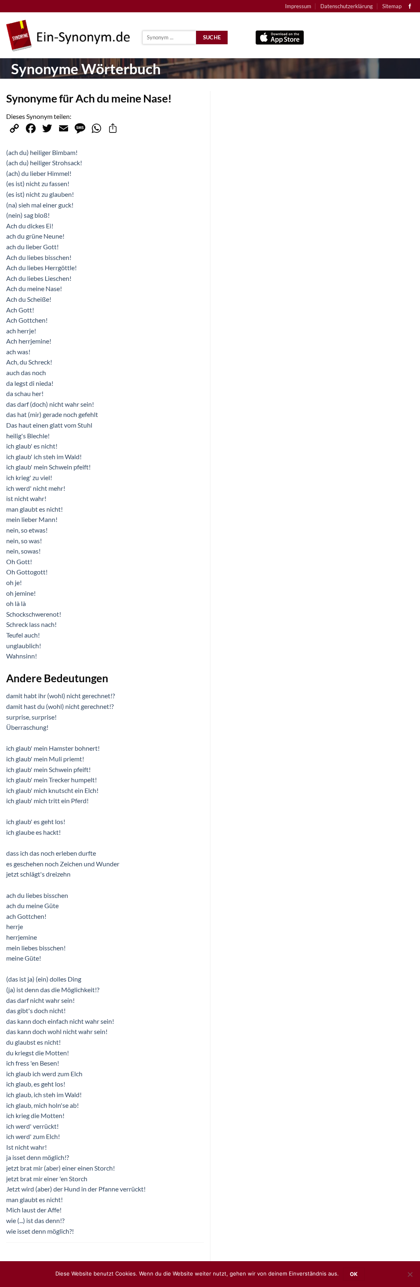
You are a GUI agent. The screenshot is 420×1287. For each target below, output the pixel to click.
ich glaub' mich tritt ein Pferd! (47, 800)
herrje (14, 926)
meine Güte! (23, 958)
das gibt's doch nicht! (36, 1010)
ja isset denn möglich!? (37, 1157)
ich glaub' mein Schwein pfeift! (48, 467)
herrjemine (21, 937)
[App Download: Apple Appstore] (280, 35)
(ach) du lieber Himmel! (38, 173)
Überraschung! (27, 727)
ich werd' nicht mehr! (35, 488)
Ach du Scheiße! (28, 299)
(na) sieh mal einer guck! (39, 205)
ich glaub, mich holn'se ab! (42, 1105)
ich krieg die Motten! (35, 1115)
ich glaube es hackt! (33, 832)
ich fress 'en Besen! (32, 1063)
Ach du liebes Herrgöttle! (41, 267)
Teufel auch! (23, 635)
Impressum (298, 6)
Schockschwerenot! (33, 614)
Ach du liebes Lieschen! (38, 278)
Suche (212, 37)
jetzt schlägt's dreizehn (38, 874)
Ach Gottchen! (27, 320)
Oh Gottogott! (27, 572)
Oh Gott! (19, 561)
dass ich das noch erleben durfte (51, 853)
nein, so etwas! (27, 530)
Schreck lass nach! (31, 624)
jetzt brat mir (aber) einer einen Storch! (60, 1168)
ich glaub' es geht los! (35, 821)
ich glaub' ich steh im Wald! (44, 456)
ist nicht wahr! (26, 498)
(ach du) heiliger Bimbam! (42, 152)
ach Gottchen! (26, 916)
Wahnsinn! (21, 656)
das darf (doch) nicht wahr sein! (50, 404)
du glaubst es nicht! (33, 1042)
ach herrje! (21, 331)
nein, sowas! (23, 551)
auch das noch (26, 372)
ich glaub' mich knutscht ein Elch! (52, 790)
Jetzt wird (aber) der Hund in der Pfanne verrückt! (76, 1189)
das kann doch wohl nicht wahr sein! (56, 1031)
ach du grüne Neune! (35, 236)
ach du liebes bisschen (37, 895)
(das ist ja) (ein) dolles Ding (43, 979)
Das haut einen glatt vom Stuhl (49, 425)
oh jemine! (21, 593)
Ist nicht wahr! (26, 1147)
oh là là (16, 603)
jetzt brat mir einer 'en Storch (46, 1178)
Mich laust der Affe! (34, 1210)
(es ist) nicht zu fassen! (37, 183)
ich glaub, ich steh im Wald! (44, 1094)
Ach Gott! (20, 310)
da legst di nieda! (29, 383)
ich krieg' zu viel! (29, 477)
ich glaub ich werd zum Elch (44, 1073)
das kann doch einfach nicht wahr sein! (60, 1021)
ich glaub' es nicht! (31, 446)
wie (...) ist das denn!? (35, 1220)
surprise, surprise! (31, 717)
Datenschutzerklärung (346, 6)
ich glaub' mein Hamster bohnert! (53, 748)
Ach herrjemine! (28, 341)
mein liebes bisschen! (36, 948)
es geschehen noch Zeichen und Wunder (62, 864)
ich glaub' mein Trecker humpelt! (51, 780)
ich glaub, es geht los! (35, 1084)
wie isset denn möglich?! (40, 1231)
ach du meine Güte (32, 905)
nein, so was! (24, 540)
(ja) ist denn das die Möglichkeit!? (52, 989)
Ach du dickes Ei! (29, 226)
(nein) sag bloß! (28, 215)
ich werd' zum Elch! (33, 1136)
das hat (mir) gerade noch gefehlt (52, 414)
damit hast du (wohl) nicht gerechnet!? (60, 706)
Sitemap (392, 6)
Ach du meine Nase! (34, 288)
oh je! (14, 582)
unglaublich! (23, 645)
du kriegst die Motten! (37, 1053)
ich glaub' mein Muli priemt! (45, 759)
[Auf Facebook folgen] (409, 6)
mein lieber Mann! (31, 519)
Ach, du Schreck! (29, 362)
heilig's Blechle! (28, 436)
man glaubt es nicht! (34, 509)
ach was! (18, 351)
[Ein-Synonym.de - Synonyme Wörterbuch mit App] (68, 35)
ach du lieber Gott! (32, 247)
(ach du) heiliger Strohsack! (44, 162)
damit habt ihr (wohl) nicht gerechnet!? (60, 695)
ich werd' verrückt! (32, 1126)
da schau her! (24, 393)
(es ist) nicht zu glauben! (40, 194)
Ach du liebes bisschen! (38, 257)
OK (354, 1274)
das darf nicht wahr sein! (40, 1000)
